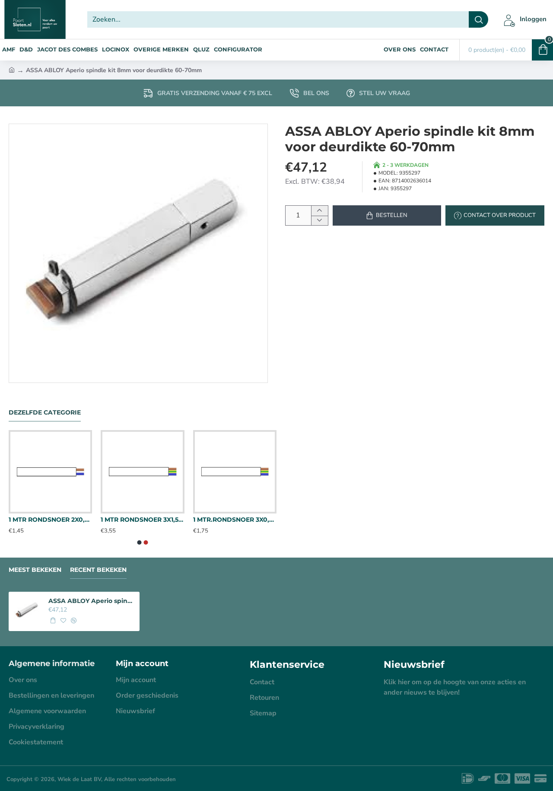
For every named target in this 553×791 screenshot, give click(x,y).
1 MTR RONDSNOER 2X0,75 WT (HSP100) (50, 519)
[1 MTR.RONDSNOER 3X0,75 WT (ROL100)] (235, 472)
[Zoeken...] (478, 19)
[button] (387, 215)
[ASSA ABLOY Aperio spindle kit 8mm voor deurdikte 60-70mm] (27, 610)
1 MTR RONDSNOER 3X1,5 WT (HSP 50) (142, 519)
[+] (319, 211)
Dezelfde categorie (45, 412)
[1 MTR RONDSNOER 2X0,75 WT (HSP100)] (50, 472)
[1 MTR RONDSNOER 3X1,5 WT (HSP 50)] (142, 472)
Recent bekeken (98, 570)
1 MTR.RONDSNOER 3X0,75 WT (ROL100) (234, 519)
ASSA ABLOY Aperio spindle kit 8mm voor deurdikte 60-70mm (91, 601)
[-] (319, 221)
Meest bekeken (35, 570)
